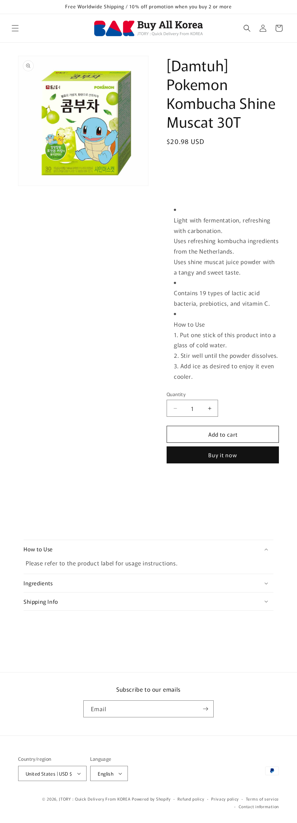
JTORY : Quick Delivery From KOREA (94, 799)
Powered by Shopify (151, 799)
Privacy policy (225, 799)
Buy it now (222, 455)
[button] (15, 28)
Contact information (259, 806)
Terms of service (262, 799)
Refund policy (190, 799)
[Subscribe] (205, 708)
